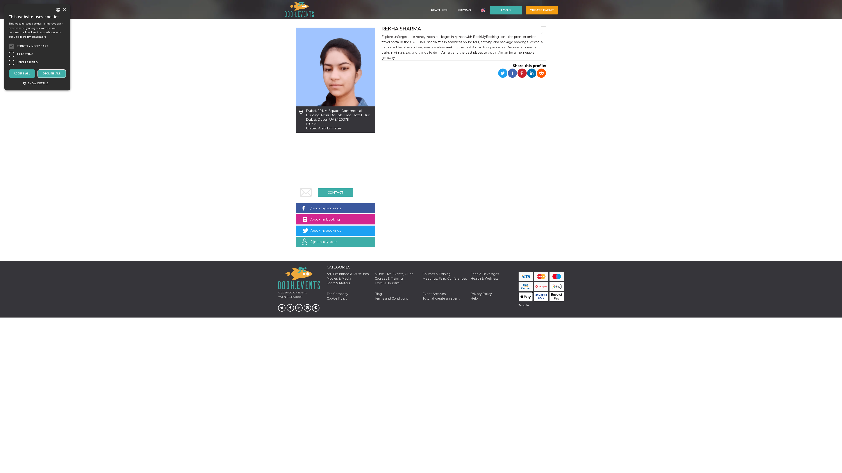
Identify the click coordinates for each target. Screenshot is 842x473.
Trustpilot (524, 305)
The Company (337, 294)
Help (474, 298)
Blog (378, 294)
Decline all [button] (52, 73)
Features (439, 10)
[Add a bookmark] (543, 30)
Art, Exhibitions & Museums (348, 274)
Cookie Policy (337, 298)
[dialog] (37, 47)
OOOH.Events (297, 292)
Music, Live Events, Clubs (394, 274)
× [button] (64, 9)
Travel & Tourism (387, 283)
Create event (542, 10)
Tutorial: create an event (441, 298)
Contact (335, 192)
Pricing (464, 10)
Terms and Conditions (391, 298)
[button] (37, 83)
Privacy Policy (481, 294)
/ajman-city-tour (323, 242)
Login (506, 10)
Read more (39, 37)
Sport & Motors (338, 283)
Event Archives (434, 294)
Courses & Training (437, 274)
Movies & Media (339, 279)
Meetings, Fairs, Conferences (445, 279)
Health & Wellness (484, 279)
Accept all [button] (22, 73)
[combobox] (58, 10)
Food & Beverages (485, 274)
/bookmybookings (325, 208)
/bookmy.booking (325, 219)
